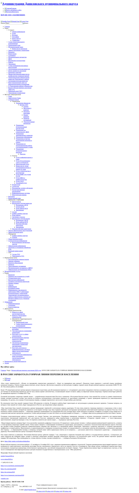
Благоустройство (13, 307)
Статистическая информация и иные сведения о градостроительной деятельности (22, 357)
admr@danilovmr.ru (30, 489)
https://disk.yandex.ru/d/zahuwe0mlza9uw (17, 441)
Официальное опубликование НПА (19, 269)
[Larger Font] (24, 21)
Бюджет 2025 (24, 105)
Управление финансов (23, 103)
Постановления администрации (18, 259)
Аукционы (11, 305)
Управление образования (24, 137)
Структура (15, 186)
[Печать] (8, 378)
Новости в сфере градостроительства (18, 313)
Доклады (22, 154)
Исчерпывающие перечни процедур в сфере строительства (20, 339)
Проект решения (26, 115)
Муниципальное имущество (17, 57)
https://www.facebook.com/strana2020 (12, 465)
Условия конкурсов (14, 278)
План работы (16, 215)
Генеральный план (14, 45)
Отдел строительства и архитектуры (23, 172)
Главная (3, 370)
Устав (14, 33)
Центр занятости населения (17, 71)
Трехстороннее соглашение (17, 266)
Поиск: (3, 23)
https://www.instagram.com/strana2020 (12, 475)
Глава (10, 96)
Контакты (11, 196)
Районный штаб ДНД (15, 91)
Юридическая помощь (19, 195)
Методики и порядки (27, 109)
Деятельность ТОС (18, 256)
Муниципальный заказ (15, 47)
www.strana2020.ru (7, 459)
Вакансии (11, 275)
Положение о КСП (22, 220)
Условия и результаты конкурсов (18, 281)
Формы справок (13, 283)
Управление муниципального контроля (21, 150)
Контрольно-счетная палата (21, 218)
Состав (14, 212)
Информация (12, 286)
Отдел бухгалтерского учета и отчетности (23, 161)
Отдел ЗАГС (20, 181)
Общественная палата (15, 239)
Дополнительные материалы (29, 122)
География (15, 37)
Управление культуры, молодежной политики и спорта (24, 140)
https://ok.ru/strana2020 (8, 472)
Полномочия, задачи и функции (22, 188)
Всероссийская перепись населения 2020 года (26, 370)
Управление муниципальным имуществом (21, 126)
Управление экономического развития (24, 134)
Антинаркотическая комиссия (18, 81)
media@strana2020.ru (7, 456)
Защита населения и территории (18, 50)
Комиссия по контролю (19, 48)
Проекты (11, 264)
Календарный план (14, 198)
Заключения (20, 210)
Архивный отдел (21, 183)
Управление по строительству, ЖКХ (22, 131)
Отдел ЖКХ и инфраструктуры (21, 178)
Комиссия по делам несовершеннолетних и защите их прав (23, 167)
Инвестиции (12, 54)
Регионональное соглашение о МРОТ (20, 268)
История (15, 35)
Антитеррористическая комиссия (19, 69)
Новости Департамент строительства (19, 316)
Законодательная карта (15, 232)
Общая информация (18, 31)
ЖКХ (10, 59)
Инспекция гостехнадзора (16, 60)
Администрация (13, 99)
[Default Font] (14, 21)
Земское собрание (14, 261)
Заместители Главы (14, 98)
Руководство (16, 184)
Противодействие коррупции (21, 224)
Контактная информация (16, 280)
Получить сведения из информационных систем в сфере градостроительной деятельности (21, 350)
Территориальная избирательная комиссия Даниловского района (18, 78)
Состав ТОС (16, 254)
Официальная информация (17, 246)
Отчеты (25, 106)
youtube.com (5, 478)
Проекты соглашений (27, 119)
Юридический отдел (22, 164)
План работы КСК (22, 208)
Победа (10, 62)
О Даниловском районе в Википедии (20, 86)
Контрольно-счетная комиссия (22, 203)
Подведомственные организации (18, 190)
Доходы (10, 285)
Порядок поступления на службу (19, 276)
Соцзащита (12, 55)
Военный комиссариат (15, 251)
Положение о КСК (22, 205)
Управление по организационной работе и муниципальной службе (24, 145)
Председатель (16, 201)
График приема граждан (20, 235)
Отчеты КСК (20, 207)
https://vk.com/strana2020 (8, 469)
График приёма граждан (20, 213)
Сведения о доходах (18, 217)
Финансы (11, 52)
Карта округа (16, 38)
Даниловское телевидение (16, 93)
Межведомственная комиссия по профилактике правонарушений (18, 75)
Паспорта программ (26, 112)
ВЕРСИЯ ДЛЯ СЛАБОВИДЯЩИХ (13, 15)
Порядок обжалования (15, 263)
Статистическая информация (17, 241)
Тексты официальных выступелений (20, 230)
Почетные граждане (14, 72)
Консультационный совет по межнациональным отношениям (18, 83)
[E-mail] (7, 380)
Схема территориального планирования (16, 42)
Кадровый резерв (13, 288)
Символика (15, 40)
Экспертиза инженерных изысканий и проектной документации (20, 344)
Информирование (14, 303)
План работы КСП (22, 222)
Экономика (12, 64)
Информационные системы (21, 193)
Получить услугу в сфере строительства (20, 335)
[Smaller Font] (5, 21)
